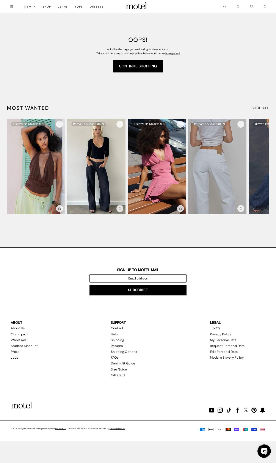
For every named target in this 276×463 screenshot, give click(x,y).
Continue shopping (138, 66)
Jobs (14, 357)
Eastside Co (60, 428)
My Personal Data (223, 340)
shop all (260, 108)
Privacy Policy (220, 334)
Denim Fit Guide (123, 363)
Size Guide (119, 369)
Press (15, 352)
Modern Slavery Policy (227, 357)
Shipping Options (124, 352)
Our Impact (19, 334)
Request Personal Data (227, 346)
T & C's (215, 328)
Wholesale (19, 340)
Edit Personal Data (224, 352)
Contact (117, 328)
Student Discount (24, 346)
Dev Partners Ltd (117, 428)
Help (114, 334)
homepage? (172, 53)
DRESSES (97, 6)
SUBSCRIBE (138, 290)
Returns (117, 346)
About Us (18, 328)
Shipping (117, 340)
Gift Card (118, 375)
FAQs (115, 357)
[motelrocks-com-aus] (136, 6)
